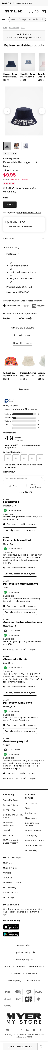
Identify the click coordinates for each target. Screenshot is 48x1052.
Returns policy (24, 945)
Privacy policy (14, 980)
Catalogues (9, 835)
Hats (23, 27)
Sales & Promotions (34, 840)
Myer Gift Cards (11, 868)
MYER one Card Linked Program (10, 841)
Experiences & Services (32, 824)
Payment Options (11, 805)
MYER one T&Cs (36, 966)
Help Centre (31, 803)
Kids (5, 27)
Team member (32, 980)
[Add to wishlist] (41, 1046)
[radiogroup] (24, 204)
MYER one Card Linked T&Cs (24, 973)
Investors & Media (12, 882)
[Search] (42, 19)
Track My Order (10, 800)
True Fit (7, 830)
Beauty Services (33, 830)
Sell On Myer (9, 897)
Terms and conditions (14, 966)
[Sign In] (31, 11)
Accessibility (31, 850)
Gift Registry (31, 835)
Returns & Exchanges (8, 824)
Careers (7, 873)
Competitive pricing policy (24, 952)
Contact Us (30, 813)
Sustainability (9, 887)
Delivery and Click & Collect (13, 816)
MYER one (8, 863)
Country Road (11, 158)
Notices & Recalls (33, 845)
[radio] (10, 204)
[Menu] (4, 19)
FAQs (27, 808)
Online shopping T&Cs (24, 959)
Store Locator (31, 818)
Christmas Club (10, 892)
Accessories (14, 27)
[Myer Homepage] (13, 12)
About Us (7, 877)
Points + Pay (9, 810)
